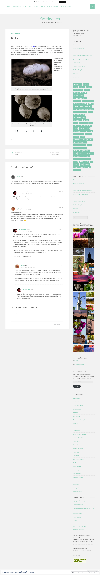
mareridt (88, 134)
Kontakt (22, 11)
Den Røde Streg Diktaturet (79, 70)
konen (76, 128)
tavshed (87, 159)
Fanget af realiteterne (78, 48)
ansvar (88, 87)
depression (77, 101)
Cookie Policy (31, 572)
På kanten (75, 44)
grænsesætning (79, 114)
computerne (82, 92)
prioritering (77, 150)
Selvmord (75, 73)
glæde (76, 112)
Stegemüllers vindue (78, 445)
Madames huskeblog (78, 437)
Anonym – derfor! (52, 6)
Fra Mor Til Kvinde (77, 491)
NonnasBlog (76, 480)
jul (75, 125)
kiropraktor (87, 125)
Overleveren (50, 18)
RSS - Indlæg (77, 360)
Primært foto (16, 34)
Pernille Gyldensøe (77, 513)
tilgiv (81, 161)
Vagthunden (76, 484)
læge (90, 131)
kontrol (82, 128)
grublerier (83, 112)
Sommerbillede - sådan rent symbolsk (82, 190)
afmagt (85, 84)
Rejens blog (76, 452)
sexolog (76, 159)
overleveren (28, 42)
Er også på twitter (79, 526)
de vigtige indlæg (88, 101)
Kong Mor (75, 412)
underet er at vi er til (78, 477)
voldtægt (82, 167)
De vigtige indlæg (66, 6)
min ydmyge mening (79, 139)
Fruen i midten (76, 441)
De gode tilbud (76, 77)
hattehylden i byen (79, 117)
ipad (86, 123)
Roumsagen (77, 156)
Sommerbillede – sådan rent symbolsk (82, 55)
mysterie (83, 142)
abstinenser (77, 84)
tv (91, 161)
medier (83, 136)
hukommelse (77, 120)
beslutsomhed (78, 89)
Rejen (18, 176)
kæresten (77, 131)
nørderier (77, 148)
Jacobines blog (77, 473)
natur (84, 145)
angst (76, 87)
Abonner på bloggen (80, 372)
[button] (76, 230)
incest (81, 123)
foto (14, 140)
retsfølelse (89, 153)
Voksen (36, 6)
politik (84, 148)
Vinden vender (76, 62)
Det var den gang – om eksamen (81, 59)
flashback (88, 106)
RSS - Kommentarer (79, 364)
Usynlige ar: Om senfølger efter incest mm (83, 501)
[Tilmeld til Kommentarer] (73, 364)
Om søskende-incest (78, 504)
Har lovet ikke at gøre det (79, 66)
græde (91, 112)
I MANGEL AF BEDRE (78, 405)
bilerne (87, 89)
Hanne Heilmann (77, 517)
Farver (76, 106)
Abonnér (77, 386)
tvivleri (76, 164)
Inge (18, 208)
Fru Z (74, 463)
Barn (25, 6)
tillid (86, 161)
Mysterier (77, 145)
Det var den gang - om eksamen (81, 194)
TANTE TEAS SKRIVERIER (79, 434)
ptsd (75, 153)
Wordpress (77, 170)
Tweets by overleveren (78, 529)
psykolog (86, 150)
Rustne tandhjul (77, 52)
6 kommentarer (39, 42)
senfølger (86, 156)
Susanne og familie (78, 448)
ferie (81, 106)
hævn (75, 123)
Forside (9, 6)
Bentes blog (76, 470)
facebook (83, 103)
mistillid (76, 142)
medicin (76, 136)
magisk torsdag (79, 134)
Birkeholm (75, 423)
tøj (82, 164)
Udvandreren (76, 427)
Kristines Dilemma (77, 402)
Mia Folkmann (76, 416)
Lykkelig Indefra (77, 409)
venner (87, 164)
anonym (82, 87)
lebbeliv (84, 131)
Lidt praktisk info (12, 11)
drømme (76, 103)
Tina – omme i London (78, 459)
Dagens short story (80, 98)
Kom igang (62, 2)
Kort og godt (76, 488)
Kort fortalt (17, 6)
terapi (76, 161)
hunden (86, 120)
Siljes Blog (75, 520)
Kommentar (57, 324)
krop (88, 128)
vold (75, 167)
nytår (89, 145)
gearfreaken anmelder (86, 109)
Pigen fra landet (77, 466)
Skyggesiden (76, 455)
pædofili (81, 153)
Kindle (80, 125)
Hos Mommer (76, 430)
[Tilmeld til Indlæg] (73, 360)
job (91, 123)
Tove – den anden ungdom (79, 420)
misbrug (89, 139)
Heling (43, 6)
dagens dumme (78, 95)
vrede (88, 167)
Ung (30, 6)
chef (75, 92)
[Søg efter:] (80, 217)
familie (91, 103)
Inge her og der (76, 398)
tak (82, 159)
